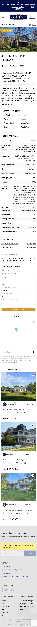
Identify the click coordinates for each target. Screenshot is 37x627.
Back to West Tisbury (11, 25)
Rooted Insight (25, 624)
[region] (18, 336)
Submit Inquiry (18, 309)
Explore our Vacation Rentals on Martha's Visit (27, 606)
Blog (2, 615)
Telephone (5, 290)
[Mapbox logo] (6, 352)
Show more (6, 104)
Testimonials (5, 612)
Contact (32, 17)
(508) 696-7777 (6, 270)
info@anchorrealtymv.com (9, 273)
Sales (3, 604)
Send (30, 553)
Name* (4, 278)
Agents (3, 609)
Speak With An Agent (27, 601)
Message (4, 297)
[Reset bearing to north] (33, 326)
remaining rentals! (18, 7)
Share (34, 25)
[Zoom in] (33, 321)
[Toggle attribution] (34, 352)
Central (6, 66)
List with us (5, 606)
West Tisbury (13, 66)
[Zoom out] (33, 324)
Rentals (3, 601)
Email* (4, 284)
